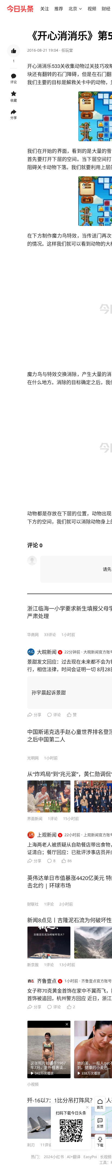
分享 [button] (13, 118)
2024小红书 (54, 1156)
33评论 (50, 634)
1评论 (53, 818)
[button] (44, 8)
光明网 (33, 757)
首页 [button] (100, 1107)
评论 (57, 714)
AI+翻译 (73, 1156)
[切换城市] (80, 8)
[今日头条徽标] (20, 8)
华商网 (33, 634)
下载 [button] (99, 1141)
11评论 (46, 1144)
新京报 (33, 964)
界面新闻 (34, 818)
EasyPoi (90, 1156)
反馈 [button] (100, 1126)
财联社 (33, 904)
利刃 (31, 1144)
